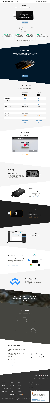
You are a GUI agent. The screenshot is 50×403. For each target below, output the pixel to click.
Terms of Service (12, 399)
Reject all (38, 399)
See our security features (11, 178)
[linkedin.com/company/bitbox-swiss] (36, 384)
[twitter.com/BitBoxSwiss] (29, 384)
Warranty (19, 388)
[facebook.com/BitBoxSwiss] (34, 384)
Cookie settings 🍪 (20, 394)
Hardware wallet (7, 1)
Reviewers (3, 385)
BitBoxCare (11, 388)
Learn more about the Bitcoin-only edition (33, 217)
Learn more (25, 75)
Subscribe (31, 387)
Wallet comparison (4, 391)
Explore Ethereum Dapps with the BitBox (13, 265)
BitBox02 (16, 364)
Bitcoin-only (25, 115)
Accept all (34, 399)
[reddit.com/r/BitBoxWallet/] (41, 384)
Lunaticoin (22, 31)
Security (15, 1)
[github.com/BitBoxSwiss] (31, 384)
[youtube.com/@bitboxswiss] (33, 384)
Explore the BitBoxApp (34, 241)
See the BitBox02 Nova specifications (13, 365)
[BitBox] (3, 2)
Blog (36, 1)
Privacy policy (19, 385)
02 (25, 92)
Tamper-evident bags (13, 394)
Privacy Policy (16, 399)
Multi (23, 115)
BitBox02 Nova (12, 385)
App (17, 1)
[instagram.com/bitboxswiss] (38, 384)
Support (39, 1)
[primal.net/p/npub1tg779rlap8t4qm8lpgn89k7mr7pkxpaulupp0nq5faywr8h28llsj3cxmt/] (43, 384)
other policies (20, 399)
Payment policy (20, 391)
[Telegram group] (39, 384)
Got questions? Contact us (44, 377)
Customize (42, 399)
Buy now (25, 22)
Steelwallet (11, 391)
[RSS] (16, 380)
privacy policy (41, 397)
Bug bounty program (5, 388)
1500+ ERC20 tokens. (36, 196)
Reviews (12, 1)
